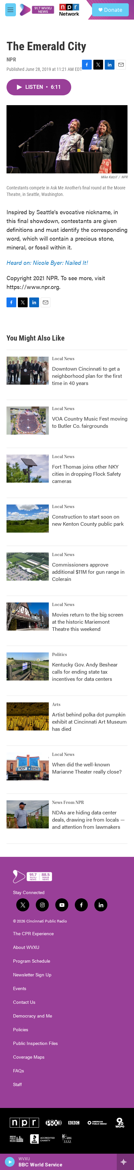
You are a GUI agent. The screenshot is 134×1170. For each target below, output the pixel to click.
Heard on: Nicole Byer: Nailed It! (47, 262)
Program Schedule (31, 961)
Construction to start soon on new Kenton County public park (88, 520)
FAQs (18, 1070)
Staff (17, 1084)
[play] (10, 1162)
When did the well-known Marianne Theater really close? (87, 768)
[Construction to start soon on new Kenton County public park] (28, 519)
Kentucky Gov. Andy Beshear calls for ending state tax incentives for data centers (85, 671)
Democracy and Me (32, 1015)
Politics (59, 654)
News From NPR (68, 802)
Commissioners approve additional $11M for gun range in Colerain (88, 572)
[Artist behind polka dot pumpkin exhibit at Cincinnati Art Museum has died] (28, 716)
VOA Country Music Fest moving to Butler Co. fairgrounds (89, 422)
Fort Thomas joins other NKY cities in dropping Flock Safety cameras (86, 474)
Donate (113, 10)
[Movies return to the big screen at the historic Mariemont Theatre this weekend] (28, 616)
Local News (63, 358)
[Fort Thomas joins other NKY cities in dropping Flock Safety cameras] (28, 469)
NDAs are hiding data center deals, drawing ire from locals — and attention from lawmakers (88, 819)
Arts (56, 704)
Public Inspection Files (35, 1043)
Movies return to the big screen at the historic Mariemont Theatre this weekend (87, 622)
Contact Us (24, 1002)
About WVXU (26, 947)
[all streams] (125, 1162)
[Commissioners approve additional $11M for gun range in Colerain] (28, 567)
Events (19, 988)
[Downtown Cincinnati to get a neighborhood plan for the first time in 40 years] (28, 371)
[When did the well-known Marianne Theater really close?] (28, 766)
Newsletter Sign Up (32, 974)
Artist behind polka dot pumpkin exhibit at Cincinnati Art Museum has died (89, 721)
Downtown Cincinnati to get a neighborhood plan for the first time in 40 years (87, 376)
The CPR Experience (33, 933)
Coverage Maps (29, 1057)
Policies (20, 1029)
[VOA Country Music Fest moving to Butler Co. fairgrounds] (28, 421)
